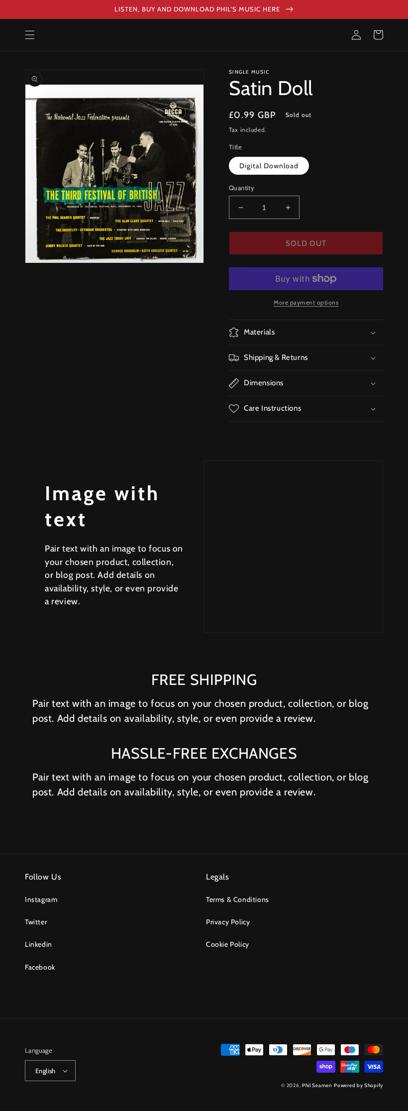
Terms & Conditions (237, 899)
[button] (30, 35)
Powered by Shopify (358, 1085)
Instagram (41, 899)
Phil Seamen (317, 1085)
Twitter (36, 921)
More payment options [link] (306, 302)
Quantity (241, 188)
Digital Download (269, 165)
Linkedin (38, 944)
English (45, 1071)
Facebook (40, 967)
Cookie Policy (227, 944)
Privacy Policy (228, 921)
